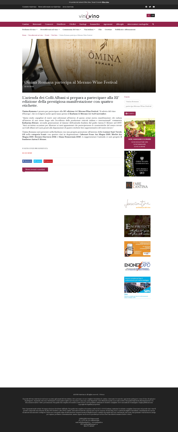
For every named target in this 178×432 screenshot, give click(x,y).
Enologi (83, 24)
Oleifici (72, 24)
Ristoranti (37, 24)
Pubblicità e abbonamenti (125, 30)
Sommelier (95, 24)
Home (24, 35)
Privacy (102, 394)
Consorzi (49, 24)
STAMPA (130, 113)
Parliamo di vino (29, 30)
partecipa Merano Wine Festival (138, 106)
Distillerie (61, 24)
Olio (100, 30)
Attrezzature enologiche (137, 24)
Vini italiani (89, 30)
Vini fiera (54, 35)
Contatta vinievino (29, 7)
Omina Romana (132, 102)
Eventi (47, 35)
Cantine (25, 24)
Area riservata (68, 7)
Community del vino (71, 30)
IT (149, 15)
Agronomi (108, 24)
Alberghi (120, 24)
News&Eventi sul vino (49, 30)
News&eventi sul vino (35, 35)
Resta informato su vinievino (49, 7)
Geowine (108, 30)
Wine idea (105, 2)
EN (153, 15)
